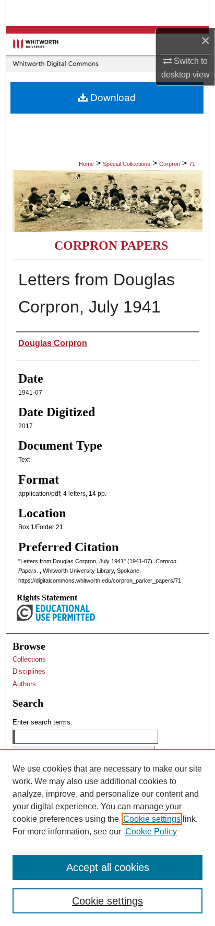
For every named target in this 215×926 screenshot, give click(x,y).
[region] (107, 837)
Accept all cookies (107, 867)
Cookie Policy (151, 831)
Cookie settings (152, 819)
